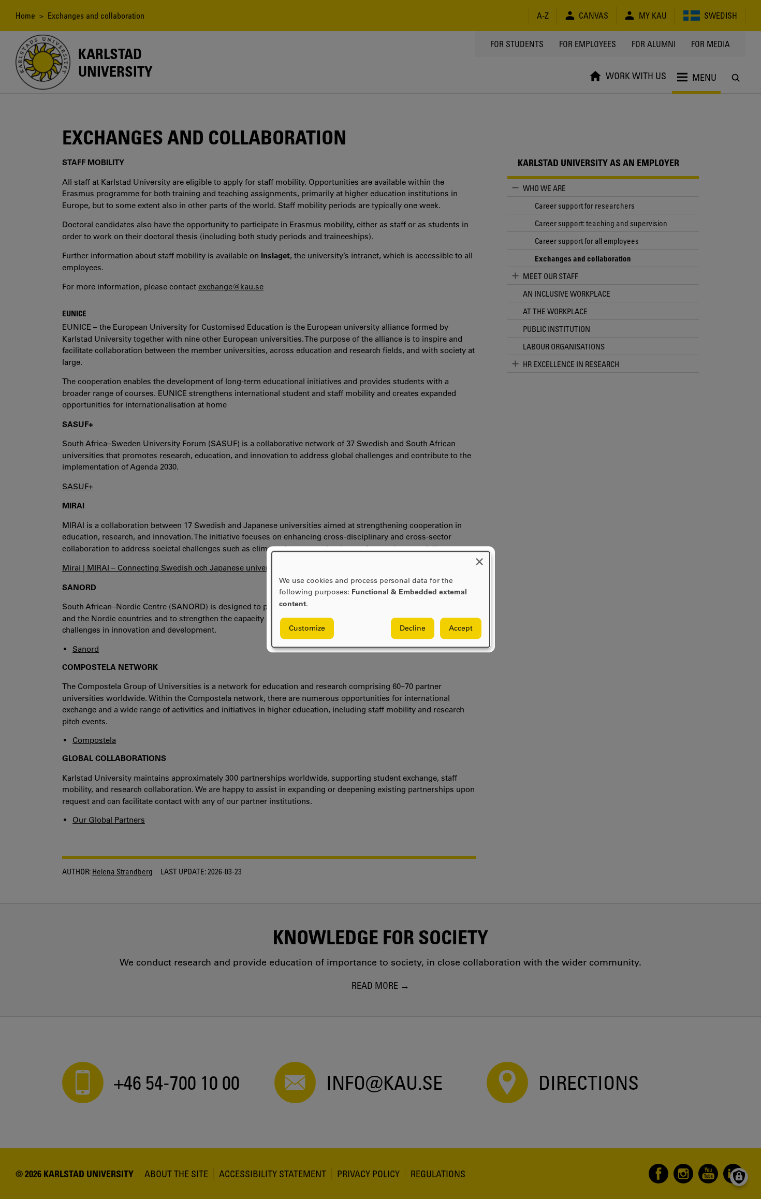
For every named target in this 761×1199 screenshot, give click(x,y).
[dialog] (381, 599)
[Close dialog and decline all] (479, 557)
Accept (461, 628)
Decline (413, 628)
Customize (307, 628)
